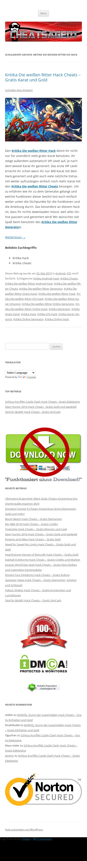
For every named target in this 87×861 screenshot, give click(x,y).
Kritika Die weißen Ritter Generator (41, 289)
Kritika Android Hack (46, 278)
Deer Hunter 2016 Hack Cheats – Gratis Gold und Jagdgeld (41, 534)
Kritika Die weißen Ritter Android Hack (29, 283)
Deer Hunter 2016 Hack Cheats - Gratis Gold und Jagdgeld (40, 407)
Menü (43, 13)
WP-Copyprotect (42, 838)
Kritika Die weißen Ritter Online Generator (48, 304)
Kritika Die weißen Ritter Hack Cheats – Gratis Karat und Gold (43, 77)
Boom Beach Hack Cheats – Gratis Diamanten (33, 519)
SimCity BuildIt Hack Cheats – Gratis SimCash (33, 600)
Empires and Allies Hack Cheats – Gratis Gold (33, 539)
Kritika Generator (59, 309)
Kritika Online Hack (57, 319)
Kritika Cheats (69, 278)
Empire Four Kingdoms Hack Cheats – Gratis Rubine (37, 575)
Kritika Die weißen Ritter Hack (34, 151)
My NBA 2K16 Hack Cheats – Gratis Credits (31, 524)
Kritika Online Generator (28, 319)
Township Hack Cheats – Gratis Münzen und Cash (36, 529)
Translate (31, 377)
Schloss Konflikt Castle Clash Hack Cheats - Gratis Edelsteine (42, 402)
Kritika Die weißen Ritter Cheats (34, 186)
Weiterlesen (15, 237)
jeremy (9, 756)
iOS (69, 273)
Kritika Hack (28, 314)
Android (60, 273)
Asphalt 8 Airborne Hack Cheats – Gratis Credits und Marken (42, 560)
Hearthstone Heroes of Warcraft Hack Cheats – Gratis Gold (41, 554)
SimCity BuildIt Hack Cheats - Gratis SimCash (33, 412)
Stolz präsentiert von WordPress (24, 829)
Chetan (26, 838)
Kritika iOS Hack (47, 314)
